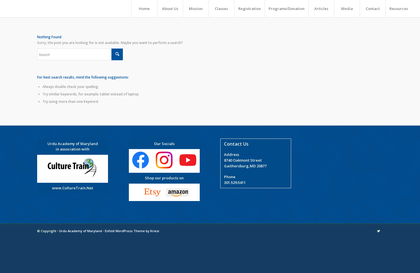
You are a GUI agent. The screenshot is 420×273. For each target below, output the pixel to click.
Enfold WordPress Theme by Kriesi (132, 231)
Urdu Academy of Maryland (80, 231)
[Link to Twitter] (378, 231)
